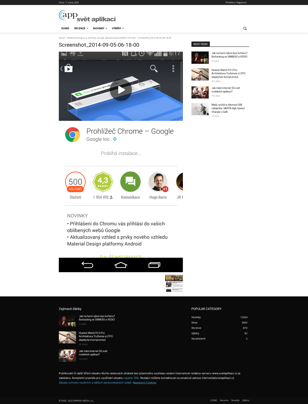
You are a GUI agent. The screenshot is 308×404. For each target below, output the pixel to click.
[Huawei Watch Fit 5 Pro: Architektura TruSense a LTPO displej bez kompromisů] (200, 74)
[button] (245, 28)
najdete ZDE (131, 378)
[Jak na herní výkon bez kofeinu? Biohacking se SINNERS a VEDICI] (200, 57)
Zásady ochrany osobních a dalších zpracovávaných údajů (95, 382)
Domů (62, 37)
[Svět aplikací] (87, 16)
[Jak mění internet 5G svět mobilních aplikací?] (200, 92)
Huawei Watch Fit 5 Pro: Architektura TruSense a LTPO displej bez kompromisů (228, 73)
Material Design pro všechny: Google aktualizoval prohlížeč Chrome (101, 37)
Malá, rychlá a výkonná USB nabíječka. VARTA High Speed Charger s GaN (228, 108)
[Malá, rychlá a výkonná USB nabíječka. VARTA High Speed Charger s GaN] (200, 109)
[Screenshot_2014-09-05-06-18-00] (121, 162)
